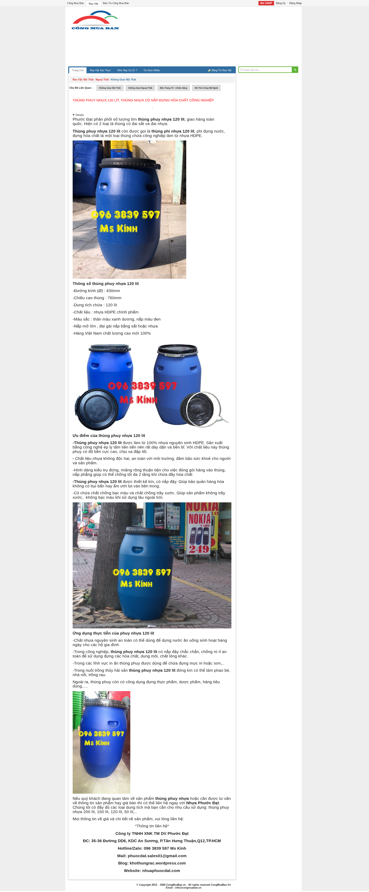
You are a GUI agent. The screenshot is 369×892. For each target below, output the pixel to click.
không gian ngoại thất (140, 88)
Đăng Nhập (295, 3)
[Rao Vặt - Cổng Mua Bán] (95, 29)
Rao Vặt (93, 3)
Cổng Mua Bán (75, 3)
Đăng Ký (281, 3)
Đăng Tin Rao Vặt (221, 70)
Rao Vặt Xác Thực (100, 70)
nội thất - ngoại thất (96, 79)
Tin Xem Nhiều (151, 70)
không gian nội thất (110, 88)
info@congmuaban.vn (188, 887)
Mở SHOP (266, 3)
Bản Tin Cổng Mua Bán (116, 3)
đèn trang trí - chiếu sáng (173, 88)
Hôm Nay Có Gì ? (127, 70)
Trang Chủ (78, 70)
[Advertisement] (217, 37)
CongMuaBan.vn (176, 884)
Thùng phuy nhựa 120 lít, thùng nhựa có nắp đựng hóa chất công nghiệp (143, 100)
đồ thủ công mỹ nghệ (206, 88)
